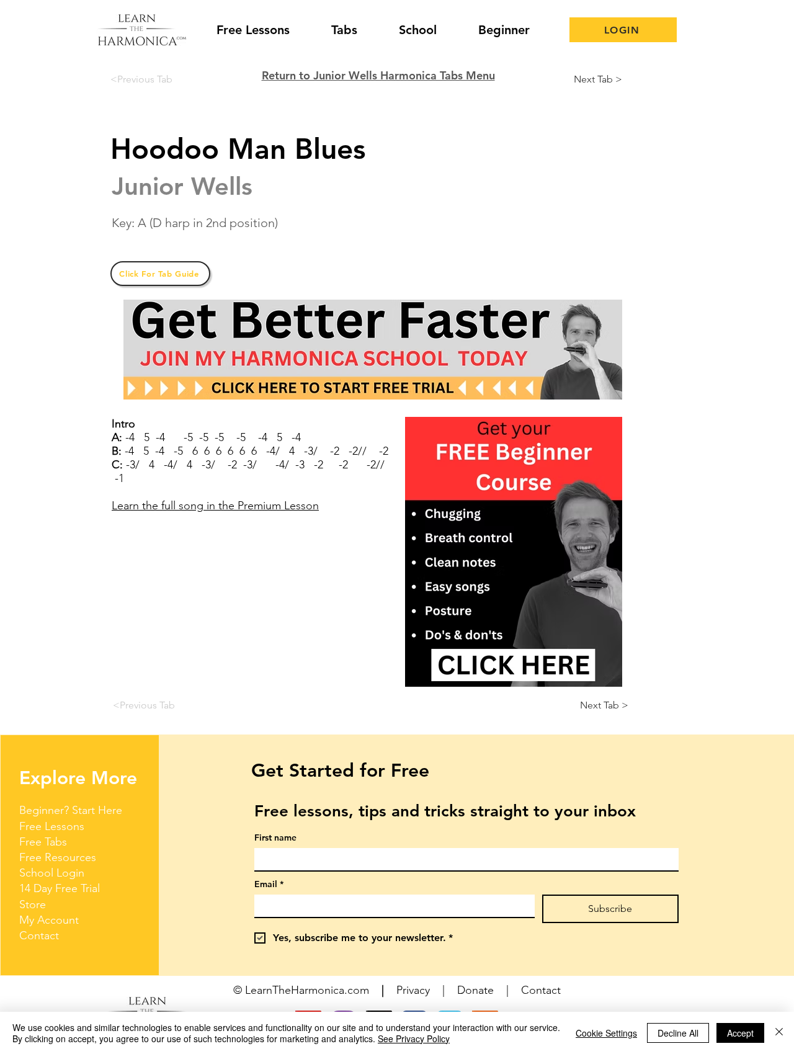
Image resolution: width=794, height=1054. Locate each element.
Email (268, 884)
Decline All (678, 1033)
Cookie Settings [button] (606, 1033)
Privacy (413, 990)
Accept (740, 1033)
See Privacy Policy (414, 1038)
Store (32, 904)
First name (275, 838)
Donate (475, 990)
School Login (51, 873)
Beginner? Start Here (70, 810)
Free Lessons (51, 826)
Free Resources (57, 857)
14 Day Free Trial (59, 888)
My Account (49, 920)
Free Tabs (43, 842)
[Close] (779, 1033)
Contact (39, 935)
